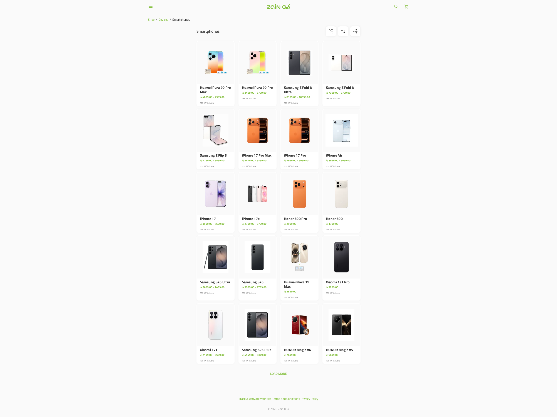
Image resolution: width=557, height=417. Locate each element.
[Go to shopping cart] (406, 6)
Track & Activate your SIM (255, 399)
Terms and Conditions (286, 399)
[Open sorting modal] (343, 31)
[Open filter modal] (355, 31)
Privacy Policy (309, 399)
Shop (151, 19)
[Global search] (396, 6)
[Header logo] (278, 6)
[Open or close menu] (150, 6)
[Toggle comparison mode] (331, 31)
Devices (163, 19)
